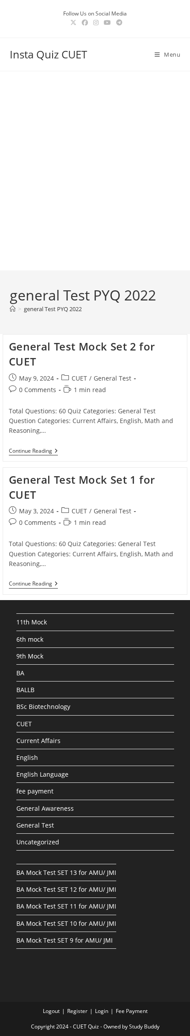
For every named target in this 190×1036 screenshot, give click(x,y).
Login (101, 1011)
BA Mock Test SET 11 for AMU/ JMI (66, 906)
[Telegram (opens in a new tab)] (118, 23)
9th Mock (29, 656)
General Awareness (45, 808)
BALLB (25, 690)
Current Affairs (38, 740)
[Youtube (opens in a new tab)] (107, 23)
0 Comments (37, 389)
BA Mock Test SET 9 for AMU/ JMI (64, 940)
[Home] (12, 309)
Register (77, 1011)
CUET (79, 378)
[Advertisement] (95, 171)
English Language (42, 774)
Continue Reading (33, 451)
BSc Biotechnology (43, 706)
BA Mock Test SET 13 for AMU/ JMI (66, 872)
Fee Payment (132, 1011)
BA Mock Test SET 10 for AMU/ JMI (66, 923)
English (27, 757)
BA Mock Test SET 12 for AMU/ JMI (66, 889)
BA (20, 673)
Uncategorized (37, 842)
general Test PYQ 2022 (53, 309)
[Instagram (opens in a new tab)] (96, 23)
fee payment (34, 791)
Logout (51, 1011)
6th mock (29, 639)
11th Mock (31, 622)
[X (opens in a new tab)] (73, 23)
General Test (112, 378)
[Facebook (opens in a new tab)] (85, 23)
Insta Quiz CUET (48, 54)
